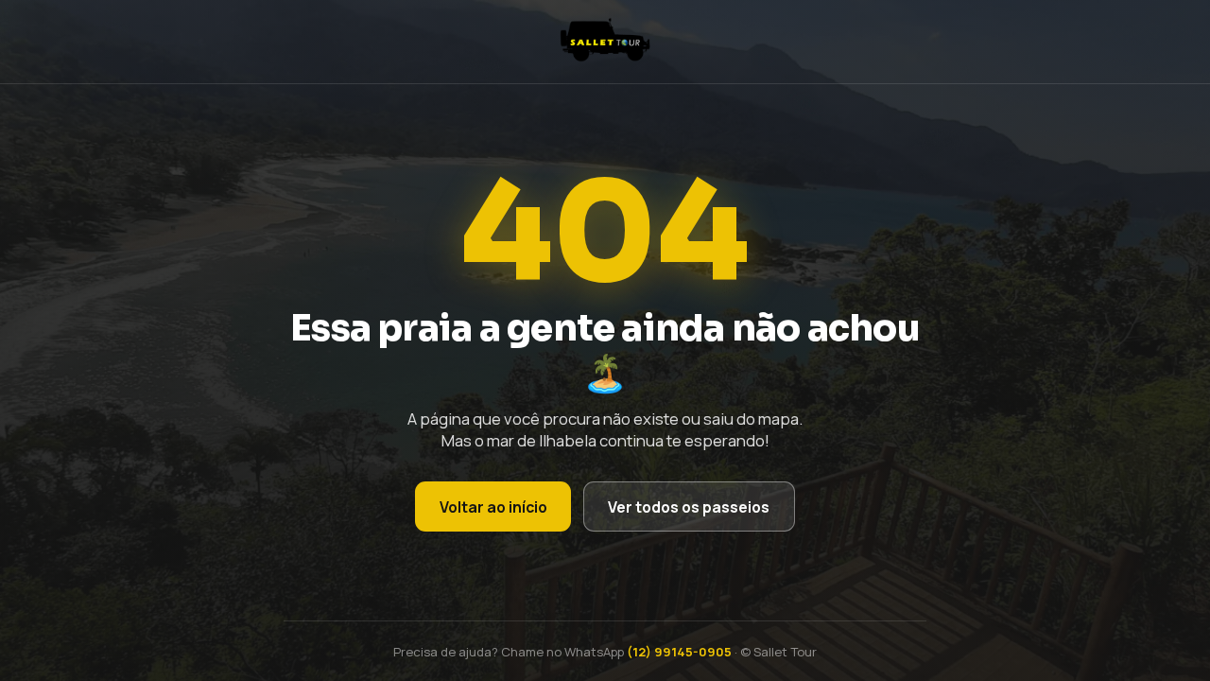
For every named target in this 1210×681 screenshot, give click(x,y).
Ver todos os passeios (688, 507)
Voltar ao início (493, 507)
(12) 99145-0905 (679, 651)
